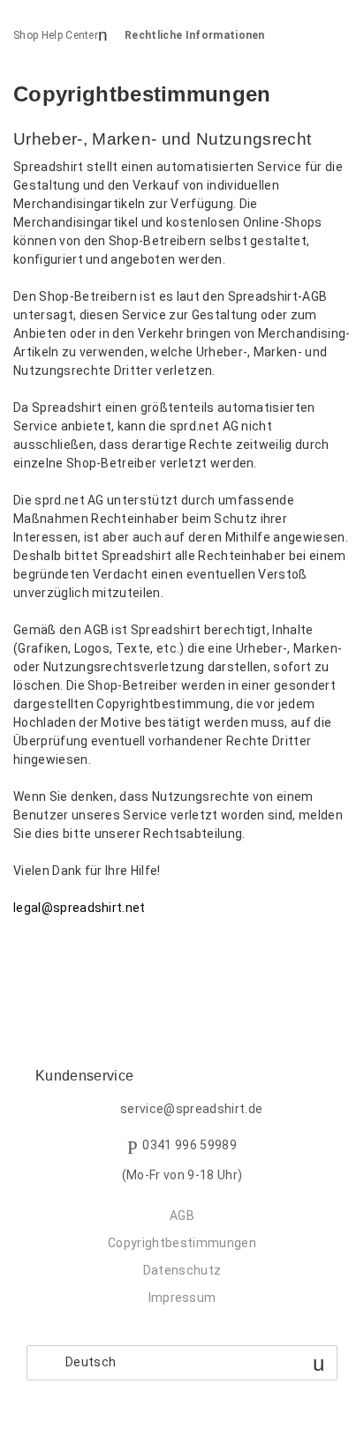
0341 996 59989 (189, 1146)
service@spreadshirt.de (191, 1110)
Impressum (182, 1297)
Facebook (27, 954)
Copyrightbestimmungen (182, 1243)
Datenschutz (182, 1270)
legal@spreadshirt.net (79, 908)
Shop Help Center (55, 35)
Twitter (57, 954)
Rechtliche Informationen (195, 35)
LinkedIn (88, 954)
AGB (182, 1215)
